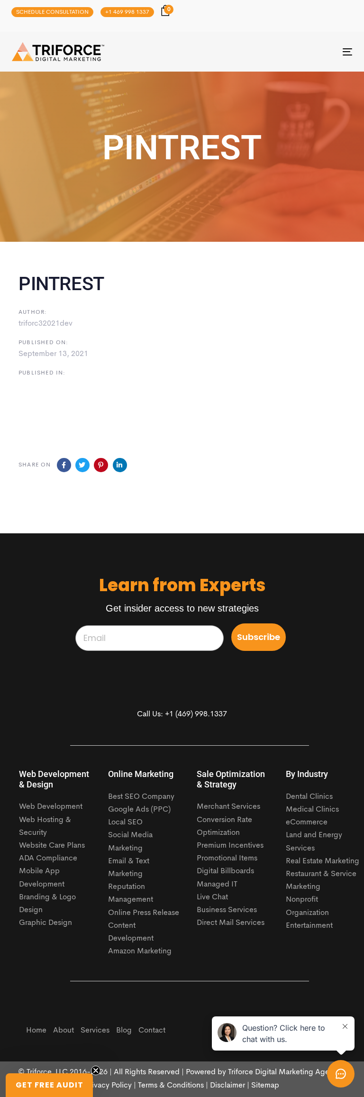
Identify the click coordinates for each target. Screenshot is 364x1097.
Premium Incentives (230, 846)
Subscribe (258, 637)
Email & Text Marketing (128, 868)
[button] (49, 1085)
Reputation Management (130, 893)
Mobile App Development (41, 878)
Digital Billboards (225, 871)
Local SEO (125, 822)
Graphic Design (45, 923)
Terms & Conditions (171, 1085)
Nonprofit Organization (307, 906)
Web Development (50, 807)
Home (36, 1030)
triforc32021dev (45, 324)
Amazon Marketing (140, 951)
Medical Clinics (312, 810)
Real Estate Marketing (322, 861)
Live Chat (212, 897)
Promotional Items (227, 858)
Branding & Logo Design (47, 904)
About (63, 1030)
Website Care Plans (52, 846)
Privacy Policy (108, 1085)
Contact (151, 1030)
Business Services (227, 910)
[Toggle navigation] (295, 51)
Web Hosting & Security (45, 826)
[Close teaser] (95, 1070)
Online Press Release (143, 913)
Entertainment (309, 926)
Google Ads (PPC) (139, 810)
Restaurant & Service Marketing (321, 880)
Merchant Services (228, 807)
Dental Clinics (309, 797)
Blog (124, 1030)
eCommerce (307, 822)
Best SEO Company (141, 797)
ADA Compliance (48, 858)
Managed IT (217, 884)
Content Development (131, 932)
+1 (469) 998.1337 (196, 714)
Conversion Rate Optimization (224, 826)
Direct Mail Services (230, 923)
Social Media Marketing (130, 842)
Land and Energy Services (314, 842)
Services (95, 1030)
